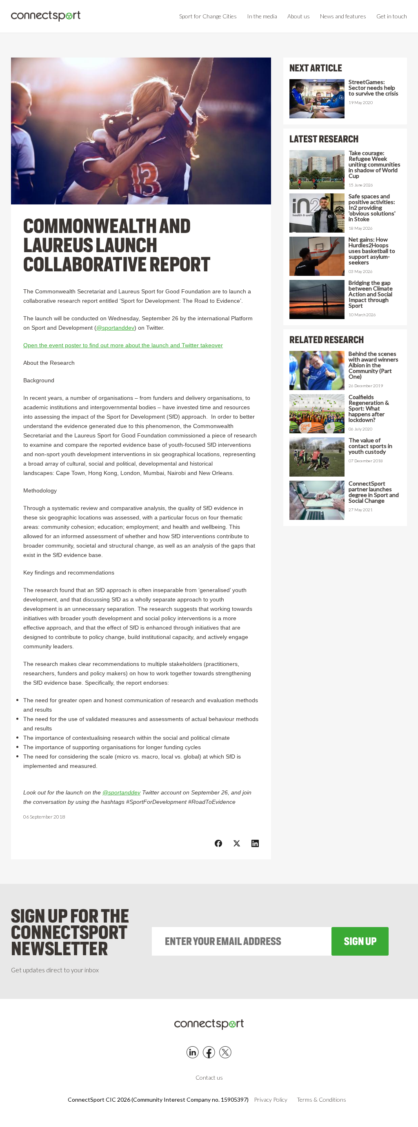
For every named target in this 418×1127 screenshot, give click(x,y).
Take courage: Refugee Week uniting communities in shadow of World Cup (374, 164)
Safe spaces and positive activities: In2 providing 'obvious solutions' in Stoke (372, 207)
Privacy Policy (270, 1100)
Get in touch (391, 16)
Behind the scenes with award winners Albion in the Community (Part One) (373, 365)
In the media (262, 16)
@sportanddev (115, 327)
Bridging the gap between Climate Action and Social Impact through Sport (371, 294)
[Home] (45, 16)
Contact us (209, 1077)
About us (298, 16)
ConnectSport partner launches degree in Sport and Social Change (374, 492)
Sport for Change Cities (208, 16)
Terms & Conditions (321, 1100)
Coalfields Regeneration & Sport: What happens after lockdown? (369, 408)
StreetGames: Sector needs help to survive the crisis (373, 87)
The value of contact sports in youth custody (370, 446)
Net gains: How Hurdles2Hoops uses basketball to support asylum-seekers (372, 251)
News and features (343, 16)
